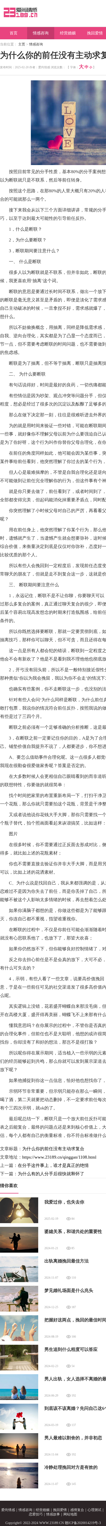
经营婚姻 (68, 33)
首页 (14, 33)
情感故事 (53, 1514)
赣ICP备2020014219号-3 (83, 1523)
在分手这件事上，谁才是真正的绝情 (53, 1165)
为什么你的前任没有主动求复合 (53, 1148)
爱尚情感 (8, 1510)
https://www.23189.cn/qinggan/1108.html (59, 1157)
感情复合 (77, 1510)
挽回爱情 (60, 1510)
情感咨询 (41, 33)
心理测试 (94, 1510)
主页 (21, 44)
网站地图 (70, 1514)
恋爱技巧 (36, 1514)
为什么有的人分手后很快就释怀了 (51, 1173)
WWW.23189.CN (51, 1523)
